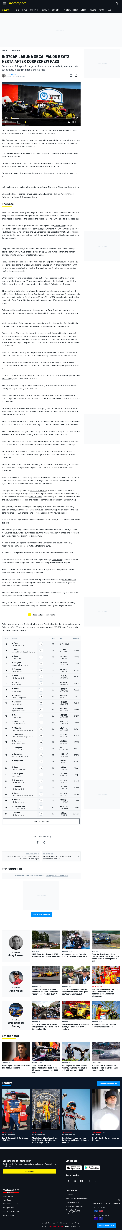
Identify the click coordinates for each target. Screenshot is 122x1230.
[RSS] (94, 1181)
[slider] (41, 118)
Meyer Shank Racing (45, 398)
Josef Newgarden (67, 294)
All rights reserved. (72, 1226)
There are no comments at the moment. (41, 876)
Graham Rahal (35, 496)
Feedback (69, 1195)
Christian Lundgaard (31, 264)
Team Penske (21, 235)
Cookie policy (62, 1223)
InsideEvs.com (8, 1196)
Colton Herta (48, 130)
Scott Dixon (16, 333)
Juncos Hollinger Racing (13, 193)
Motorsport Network (56, 1226)
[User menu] (117, 3)
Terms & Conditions (48, 1223)
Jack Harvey (57, 559)
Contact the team (72, 1202)
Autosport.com (8, 1208)
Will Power (60, 225)
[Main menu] (4, 3)
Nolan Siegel (7, 378)
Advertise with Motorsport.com (77, 1198)
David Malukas (62, 398)
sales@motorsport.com (74, 1206)
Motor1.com (7, 1200)
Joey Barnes (11, 74)
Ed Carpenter (40, 231)
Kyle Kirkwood (67, 193)
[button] (41, 104)
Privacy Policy (74, 1223)
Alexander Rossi (65, 187)
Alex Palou (26, 130)
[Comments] (77, 75)
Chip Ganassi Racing (11, 130)
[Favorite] (71, 75)
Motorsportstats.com (11, 1211)
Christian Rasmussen (69, 231)
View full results (41, 821)
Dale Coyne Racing (10, 310)
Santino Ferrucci (21, 231)
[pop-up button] (73, 122)
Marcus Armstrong (38, 490)
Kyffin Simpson (69, 579)
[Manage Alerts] (44, 842)
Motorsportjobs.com (10, 1204)
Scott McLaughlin (21, 339)
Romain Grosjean (33, 193)
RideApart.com (8, 1215)
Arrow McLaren (49, 187)
